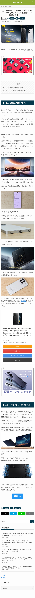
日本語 (3, 575)
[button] (5, 513)
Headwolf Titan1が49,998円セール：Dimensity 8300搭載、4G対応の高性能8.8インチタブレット (17, 568)
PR (17, 18)
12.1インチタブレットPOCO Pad (16, 91)
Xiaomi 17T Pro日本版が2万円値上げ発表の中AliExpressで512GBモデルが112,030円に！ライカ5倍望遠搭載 (17, 543)
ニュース (22, 18)
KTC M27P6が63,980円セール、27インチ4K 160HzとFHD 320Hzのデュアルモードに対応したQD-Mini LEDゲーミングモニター (17, 559)
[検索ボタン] (32, 2)
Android (12, 18)
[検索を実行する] (32, 521)
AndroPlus (17, 2)
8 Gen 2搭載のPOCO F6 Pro (14, 88)
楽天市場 (23, 301)
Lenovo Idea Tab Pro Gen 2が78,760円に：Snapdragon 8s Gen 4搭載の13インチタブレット (17, 535)
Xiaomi (18, 496)
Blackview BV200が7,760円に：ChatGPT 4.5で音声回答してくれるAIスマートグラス (17, 551)
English (3, 577)
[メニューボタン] (2, 2)
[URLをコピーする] (30, 513)
